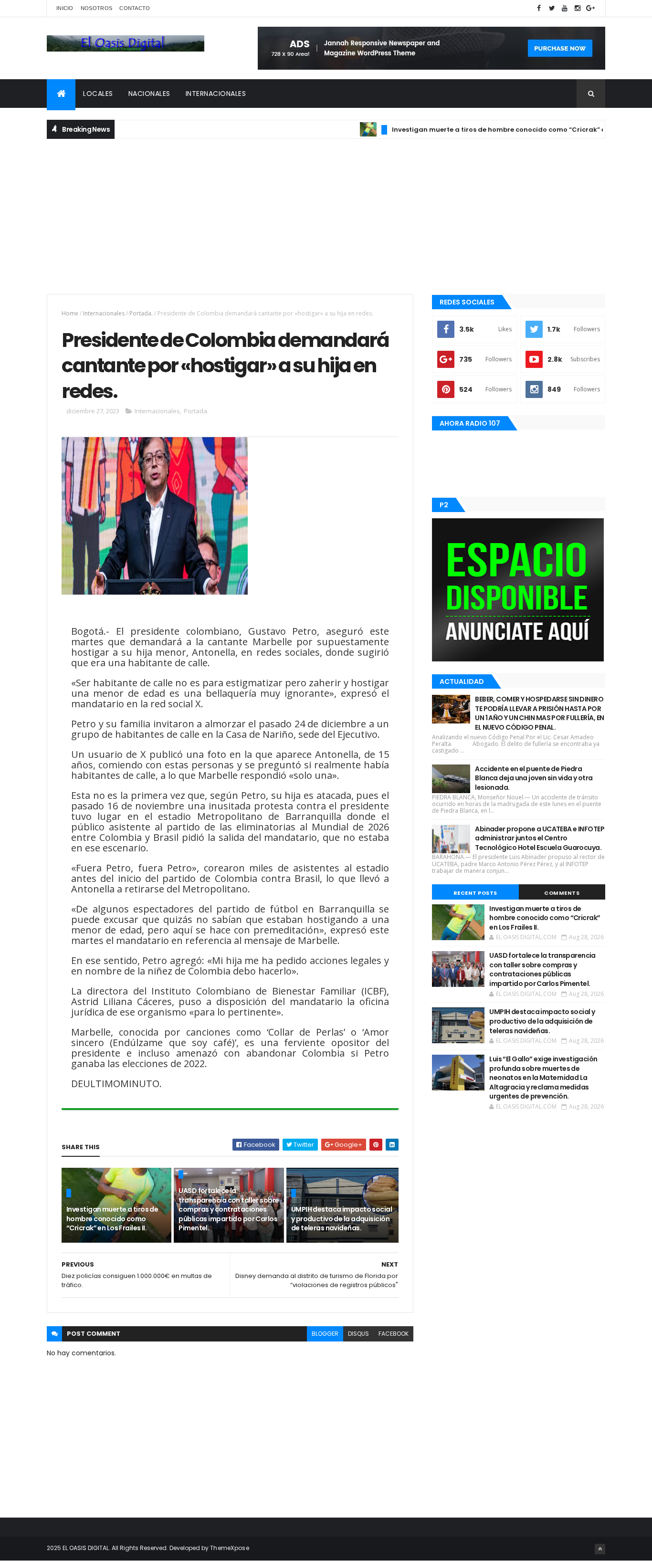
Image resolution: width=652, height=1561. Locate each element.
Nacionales (149, 93)
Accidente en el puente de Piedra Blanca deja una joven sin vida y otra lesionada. (533, 778)
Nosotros (96, 8)
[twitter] (552, 8)
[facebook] (539, 8)
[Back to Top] (600, 1549)
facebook (394, 1334)
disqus (358, 1334)
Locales (98, 93)
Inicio (65, 8)
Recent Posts (475, 893)
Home (70, 313)
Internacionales (216, 93)
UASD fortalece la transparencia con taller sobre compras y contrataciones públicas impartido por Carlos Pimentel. (229, 1209)
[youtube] (564, 8)
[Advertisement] (326, 215)
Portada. (141, 313)
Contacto (134, 8)
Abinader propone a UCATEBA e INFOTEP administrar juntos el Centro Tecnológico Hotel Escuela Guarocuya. (539, 838)
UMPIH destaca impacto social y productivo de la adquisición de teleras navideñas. (341, 1219)
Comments (561, 893)
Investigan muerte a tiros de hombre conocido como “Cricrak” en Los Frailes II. (494, 129)
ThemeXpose (229, 1548)
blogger (325, 1334)
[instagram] (577, 8)
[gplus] (590, 8)
